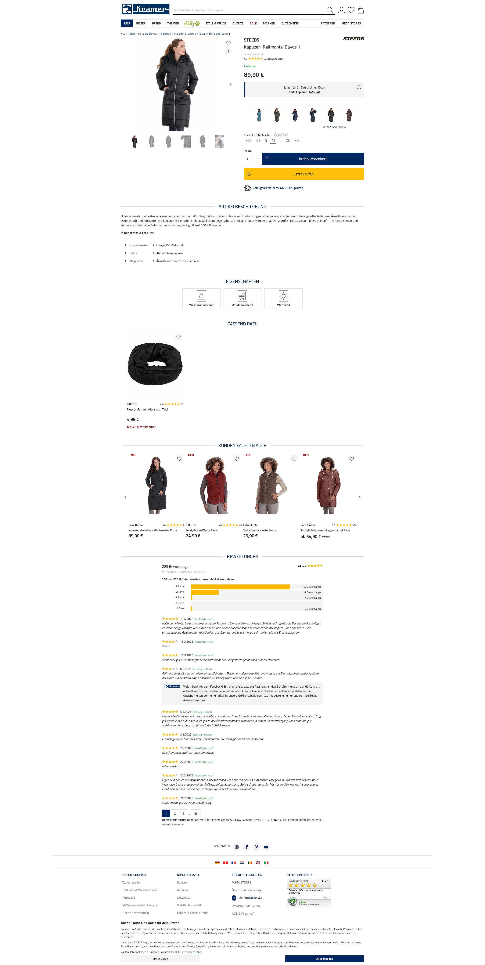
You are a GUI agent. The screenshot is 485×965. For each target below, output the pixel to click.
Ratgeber (283, 135)
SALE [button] (253, 23)
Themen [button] (173, 23)
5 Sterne (180, 586)
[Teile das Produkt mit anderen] (228, 51)
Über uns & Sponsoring (246, 890)
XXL (297, 140)
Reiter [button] (141, 23)
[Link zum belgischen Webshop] (251, 862)
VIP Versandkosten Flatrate (139, 905)
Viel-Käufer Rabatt (189, 905)
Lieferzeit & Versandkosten (139, 890)
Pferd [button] (156, 23)
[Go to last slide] (125, 497)
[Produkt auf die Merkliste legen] (228, 42)
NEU (123, 34)
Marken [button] (269, 23)
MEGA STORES (351, 23)
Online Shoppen (134, 875)
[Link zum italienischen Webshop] (267, 862)
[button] (192, 23)
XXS (249, 140)
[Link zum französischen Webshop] (234, 862)
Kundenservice (188, 875)
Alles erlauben (324, 959)
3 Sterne (180, 597)
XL (288, 140)
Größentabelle (262, 135)
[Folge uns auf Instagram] (237, 847)
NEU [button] (127, 23)
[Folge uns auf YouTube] (266, 847)
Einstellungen (160, 959)
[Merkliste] (351, 9)
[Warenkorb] (360, 9)
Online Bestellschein (135, 912)
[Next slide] (230, 84)
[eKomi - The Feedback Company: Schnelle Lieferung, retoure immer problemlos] (309, 892)
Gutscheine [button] (290, 23)
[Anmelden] (341, 9)
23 (196, 813)
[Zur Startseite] (145, 8)
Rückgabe (128, 897)
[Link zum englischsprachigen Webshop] (259, 862)
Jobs (247, 897)
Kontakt (182, 882)
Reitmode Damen (147, 34)
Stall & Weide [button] (216, 23)
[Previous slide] (124, 84)
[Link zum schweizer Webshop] (226, 862)
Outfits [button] (237, 23)
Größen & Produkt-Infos (192, 912)
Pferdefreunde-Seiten (246, 906)
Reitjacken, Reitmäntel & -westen (178, 34)
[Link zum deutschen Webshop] (218, 862)
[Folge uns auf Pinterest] (256, 847)
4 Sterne (180, 592)
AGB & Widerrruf (243, 913)
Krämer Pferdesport (248, 875)
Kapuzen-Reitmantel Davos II (214, 34)
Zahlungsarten (131, 882)
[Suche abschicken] (331, 10)
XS (258, 140)
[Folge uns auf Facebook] (246, 847)
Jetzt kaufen (304, 174)
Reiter (131, 34)
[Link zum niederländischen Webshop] (243, 862)
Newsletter (184, 897)
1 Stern (181, 608)
